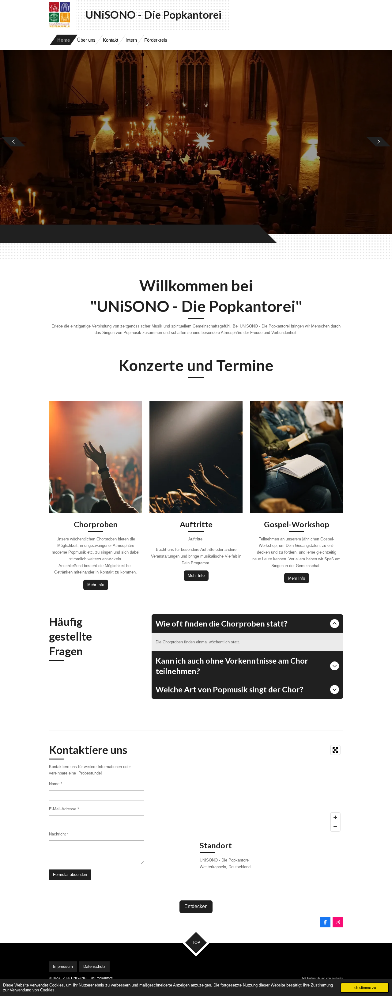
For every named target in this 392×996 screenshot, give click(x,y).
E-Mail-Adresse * (64, 809)
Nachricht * (59, 834)
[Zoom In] (335, 817)
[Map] (271, 788)
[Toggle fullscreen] (335, 750)
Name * (55, 784)
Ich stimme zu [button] (364, 988)
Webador (337, 978)
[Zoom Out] (335, 826)
